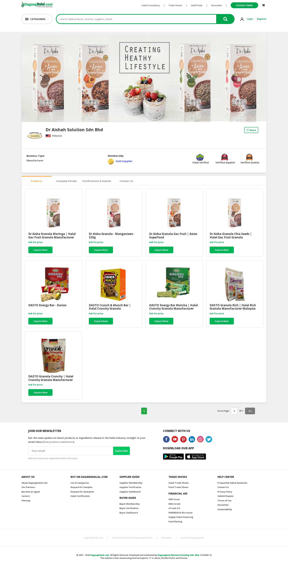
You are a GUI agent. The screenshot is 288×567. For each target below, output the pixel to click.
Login (250, 18)
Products (36, 181)
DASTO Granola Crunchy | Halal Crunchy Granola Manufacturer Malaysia (50, 378)
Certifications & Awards (96, 181)
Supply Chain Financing (180, 516)
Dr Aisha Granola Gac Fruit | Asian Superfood (173, 235)
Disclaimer (223, 504)
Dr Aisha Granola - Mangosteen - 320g (112, 235)
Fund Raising (175, 521)
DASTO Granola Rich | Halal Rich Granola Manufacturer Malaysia (233, 307)
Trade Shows (175, 5)
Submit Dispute (226, 495)
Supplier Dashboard (130, 491)
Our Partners (28, 487)
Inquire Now (40, 249)
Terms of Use (225, 500)
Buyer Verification (129, 508)
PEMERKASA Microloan (180, 512)
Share (252, 130)
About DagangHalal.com (35, 482)
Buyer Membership (130, 503)
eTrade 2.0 (174, 508)
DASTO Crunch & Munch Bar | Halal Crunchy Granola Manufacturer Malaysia (110, 307)
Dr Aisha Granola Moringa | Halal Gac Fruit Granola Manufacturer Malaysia (52, 235)
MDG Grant (174, 503)
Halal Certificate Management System (132, 537)
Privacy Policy (225, 491)
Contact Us (126, 181)
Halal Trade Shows (178, 482)
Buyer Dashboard (129, 512)
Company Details (66, 181)
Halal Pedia (196, 5)
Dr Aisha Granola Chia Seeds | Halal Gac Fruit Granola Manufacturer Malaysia (231, 235)
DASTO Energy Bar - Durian (47, 305)
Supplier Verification (130, 487)
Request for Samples (81, 487)
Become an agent (31, 491)
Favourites (216, 5)
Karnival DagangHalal (192, 537)
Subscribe (121, 451)
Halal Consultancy (151, 5)
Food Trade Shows (178, 487)
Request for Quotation (82, 491)
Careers (26, 495)
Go (250, 410)
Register (261, 18)
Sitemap (26, 500)
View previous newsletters (58, 441)
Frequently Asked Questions (232, 482)
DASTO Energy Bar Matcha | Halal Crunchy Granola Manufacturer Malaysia (173, 307)
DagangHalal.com (93, 537)
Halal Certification (80, 495)
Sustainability (225, 509)
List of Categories (79, 482)
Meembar (166, 537)
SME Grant (174, 499)
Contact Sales (244, 5)
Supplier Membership (131, 482)
